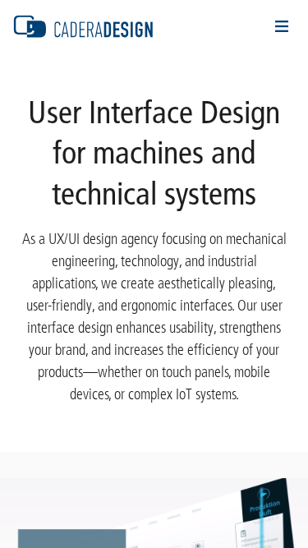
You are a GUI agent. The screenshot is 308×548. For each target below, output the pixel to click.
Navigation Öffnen (282, 26)
